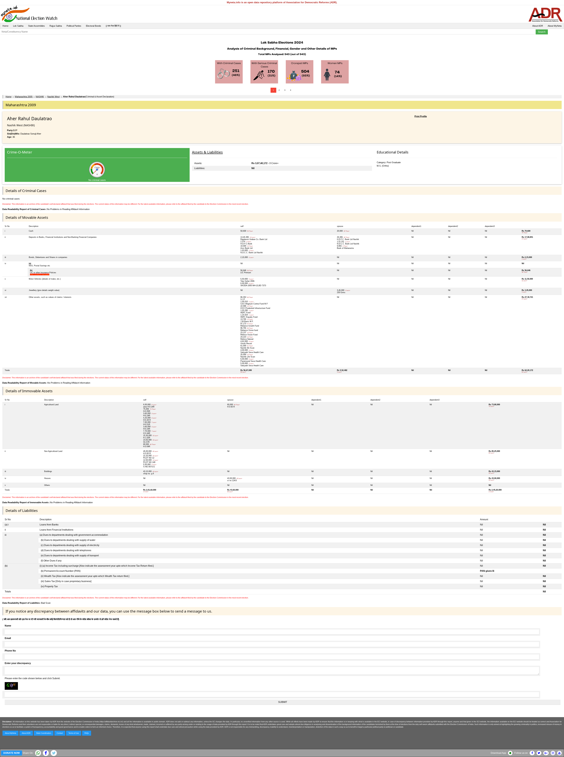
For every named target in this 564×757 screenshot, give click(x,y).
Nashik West (53, 96)
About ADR (537, 26)
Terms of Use (73, 733)
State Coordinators (43, 733)
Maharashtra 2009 (24, 96)
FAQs (86, 733)
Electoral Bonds (93, 26)
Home (5, 26)
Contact (60, 733)
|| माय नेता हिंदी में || (113, 26)
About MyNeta (555, 26)
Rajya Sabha (55, 26)
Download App (498, 753)
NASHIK (40, 96)
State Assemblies (36, 26)
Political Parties (74, 26)
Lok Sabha (18, 26)
